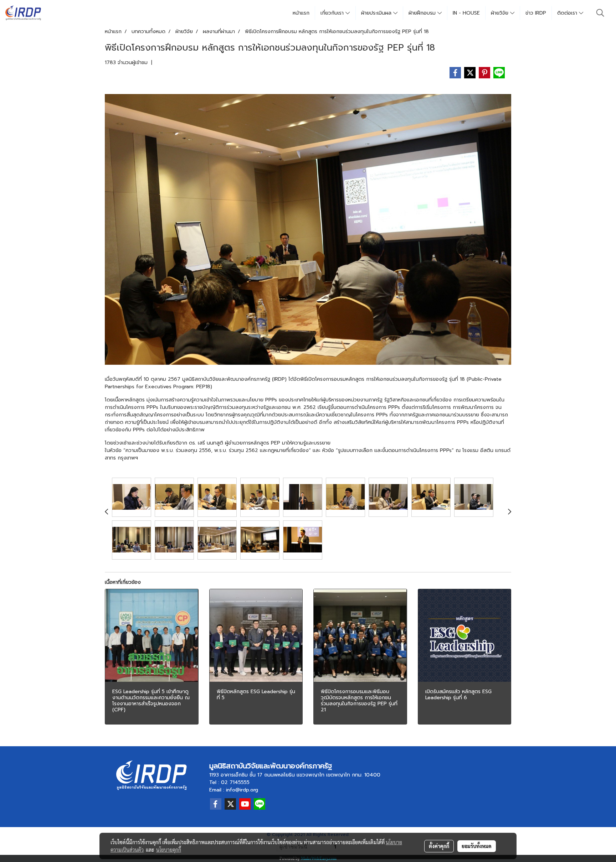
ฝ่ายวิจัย (500, 13)
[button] (600, 13)
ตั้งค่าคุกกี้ (439, 846)
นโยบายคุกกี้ (168, 849)
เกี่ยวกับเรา (332, 13)
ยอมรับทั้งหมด (477, 846)
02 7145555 (235, 782)
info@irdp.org (242, 790)
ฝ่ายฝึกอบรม (423, 13)
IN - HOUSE (466, 13)
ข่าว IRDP (535, 13)
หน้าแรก (301, 13)
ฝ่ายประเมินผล (377, 13)
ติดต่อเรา (568, 13)
